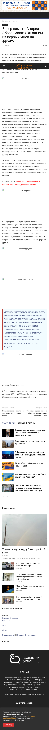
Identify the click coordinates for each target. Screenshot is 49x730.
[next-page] (7, 496)
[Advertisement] (24, 37)
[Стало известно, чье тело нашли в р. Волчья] (8, 444)
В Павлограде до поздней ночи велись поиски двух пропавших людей (30, 455)
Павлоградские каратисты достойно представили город (13, 413)
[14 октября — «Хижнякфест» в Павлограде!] (8, 466)
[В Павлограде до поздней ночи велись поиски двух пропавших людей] (8, 455)
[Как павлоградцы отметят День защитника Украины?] (8, 477)
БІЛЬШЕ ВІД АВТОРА (26, 423)
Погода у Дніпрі (8, 635)
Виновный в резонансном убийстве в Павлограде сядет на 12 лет (37, 413)
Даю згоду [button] (8, 725)
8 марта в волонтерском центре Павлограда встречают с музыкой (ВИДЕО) (30, 432)
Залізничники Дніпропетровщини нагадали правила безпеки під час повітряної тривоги (28, 576)
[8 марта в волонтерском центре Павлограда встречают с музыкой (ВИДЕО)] (8, 433)
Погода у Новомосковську (27, 635)
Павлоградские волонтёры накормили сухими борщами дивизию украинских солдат (28, 488)
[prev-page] (3, 496)
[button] (4, 66)
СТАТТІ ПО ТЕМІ (8, 423)
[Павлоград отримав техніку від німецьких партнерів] (8, 566)
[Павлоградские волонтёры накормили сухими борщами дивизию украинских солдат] (8, 488)
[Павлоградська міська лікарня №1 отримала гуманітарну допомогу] (8, 600)
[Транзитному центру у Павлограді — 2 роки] (24, 530)
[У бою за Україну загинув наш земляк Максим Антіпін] (8, 589)
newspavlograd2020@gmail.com (32, 694)
